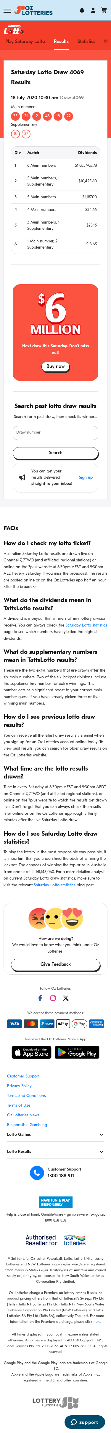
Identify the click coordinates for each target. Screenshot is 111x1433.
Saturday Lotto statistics (86, 625)
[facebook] (40, 998)
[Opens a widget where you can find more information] (84, 1422)
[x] (66, 998)
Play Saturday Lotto (25, 41)
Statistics (86, 41)
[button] (7, 11)
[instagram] (53, 998)
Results (61, 41)
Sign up (86, 477)
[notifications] (82, 10)
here (97, 1322)
